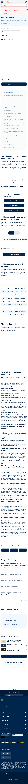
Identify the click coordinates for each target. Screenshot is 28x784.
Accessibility (16, 779)
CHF (4, 291)
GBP (4, 298)
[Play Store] (6, 757)
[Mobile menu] (2, 2)
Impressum (10, 779)
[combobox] (5, 31)
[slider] (14, 665)
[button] (2, 79)
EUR (4, 288)
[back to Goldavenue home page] (12, 2)
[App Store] (6, 753)
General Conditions (10, 777)
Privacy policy (18, 777)
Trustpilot (3, 703)
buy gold (3, 509)
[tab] (11, 233)
